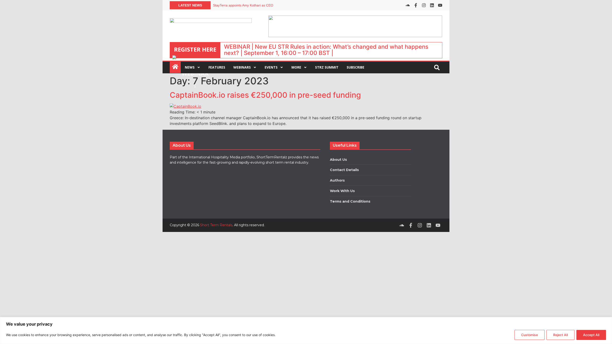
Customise (529, 335)
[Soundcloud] (407, 5)
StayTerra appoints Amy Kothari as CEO (243, 5)
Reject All (560, 335)
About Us (338, 159)
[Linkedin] (432, 5)
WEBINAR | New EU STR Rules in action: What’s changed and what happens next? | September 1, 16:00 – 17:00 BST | (326, 49)
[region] (306, 330)
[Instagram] (424, 5)
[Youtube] (440, 5)
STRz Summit (327, 67)
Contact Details (344, 170)
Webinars (242, 67)
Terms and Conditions (350, 201)
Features (216, 67)
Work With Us (342, 191)
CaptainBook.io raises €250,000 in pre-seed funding (265, 95)
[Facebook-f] (416, 5)
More (296, 67)
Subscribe (355, 67)
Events (271, 67)
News (190, 67)
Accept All (591, 335)
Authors (337, 180)
